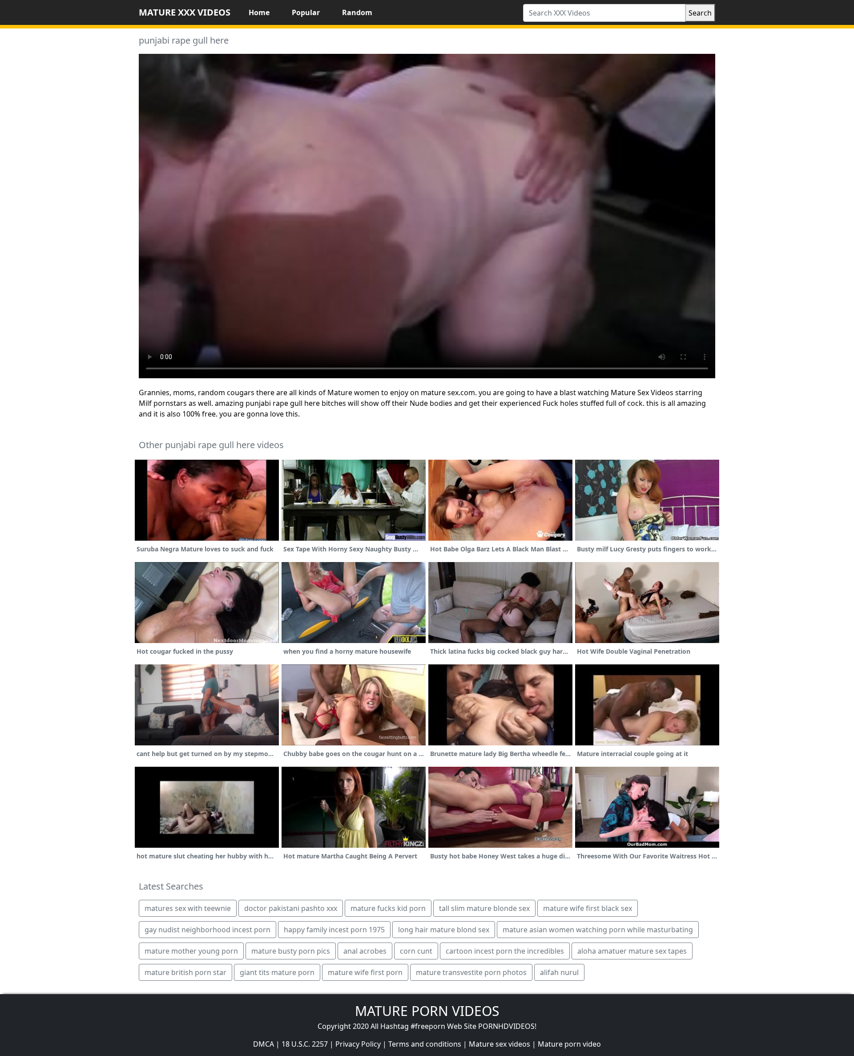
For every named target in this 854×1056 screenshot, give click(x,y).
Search (700, 13)
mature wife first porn (365, 972)
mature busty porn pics (290, 951)
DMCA (263, 1044)
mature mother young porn (191, 951)
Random (357, 12)
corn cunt (416, 951)
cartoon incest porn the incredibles (505, 951)
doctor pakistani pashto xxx (290, 908)
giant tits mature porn (277, 972)
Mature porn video (569, 1044)
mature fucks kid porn (388, 908)
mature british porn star (185, 972)
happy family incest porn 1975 (334, 930)
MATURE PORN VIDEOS (427, 1011)
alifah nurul (559, 972)
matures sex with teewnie (188, 908)
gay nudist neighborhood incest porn (207, 930)
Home (259, 12)
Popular (306, 12)
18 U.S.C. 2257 (305, 1044)
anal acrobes (365, 951)
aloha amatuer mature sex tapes (632, 951)
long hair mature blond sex (443, 930)
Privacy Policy (358, 1044)
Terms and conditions (424, 1044)
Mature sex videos (499, 1044)
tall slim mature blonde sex (484, 908)
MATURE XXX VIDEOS (184, 12)
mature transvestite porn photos (471, 972)
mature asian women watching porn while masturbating (598, 930)
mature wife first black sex (587, 908)
